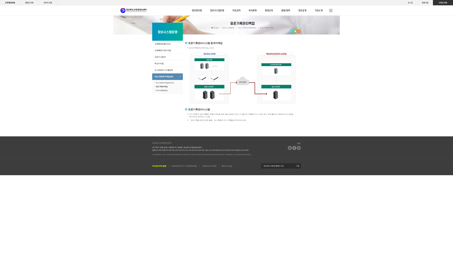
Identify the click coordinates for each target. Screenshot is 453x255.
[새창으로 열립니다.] (290, 149)
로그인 (410, 3)
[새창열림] (295, 32)
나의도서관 (443, 3)
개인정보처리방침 (159, 166)
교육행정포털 (10, 3)
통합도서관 (29, 3)
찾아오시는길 (227, 166)
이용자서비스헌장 (209, 166)
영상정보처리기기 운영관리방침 (184, 166)
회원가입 (425, 3)
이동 (297, 166)
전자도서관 (48, 3)
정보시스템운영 (228, 28)
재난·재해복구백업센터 (247, 28)
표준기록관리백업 (267, 28)
